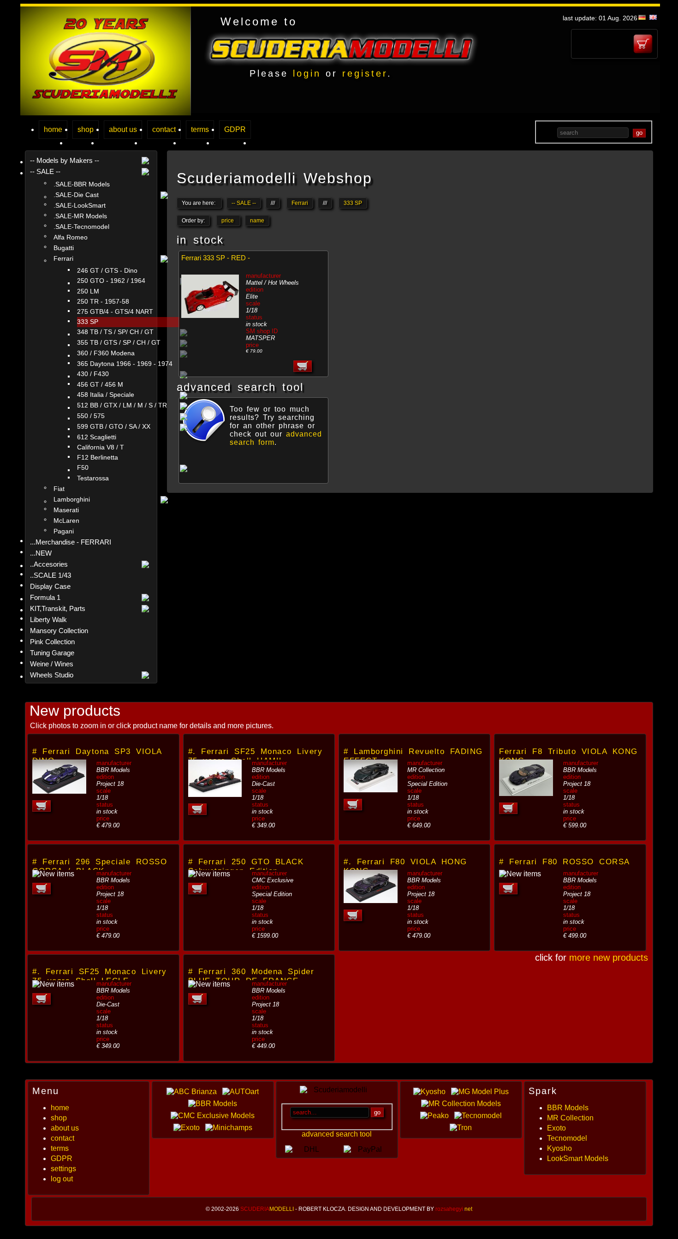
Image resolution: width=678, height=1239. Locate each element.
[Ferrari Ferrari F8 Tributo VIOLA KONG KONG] (526, 793)
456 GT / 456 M (100, 384)
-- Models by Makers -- (64, 160)
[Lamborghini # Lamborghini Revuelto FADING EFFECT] (371, 790)
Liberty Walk (48, 619)
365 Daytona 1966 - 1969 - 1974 (124, 363)
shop (85, 129)
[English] (653, 17)
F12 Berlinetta (97, 457)
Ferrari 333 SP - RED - (215, 258)
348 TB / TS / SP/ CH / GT (115, 332)
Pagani (64, 531)
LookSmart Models (577, 1158)
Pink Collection (52, 642)
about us (123, 129)
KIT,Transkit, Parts (57, 608)
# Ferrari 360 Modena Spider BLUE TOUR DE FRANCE (251, 976)
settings (63, 1169)
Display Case (50, 586)
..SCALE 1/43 (50, 575)
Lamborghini (72, 499)
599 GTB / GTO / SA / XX (113, 426)
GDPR (235, 129)
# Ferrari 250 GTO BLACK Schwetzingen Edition (246, 866)
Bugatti (64, 247)
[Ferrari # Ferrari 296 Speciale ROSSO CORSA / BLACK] (53, 874)
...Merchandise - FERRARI (70, 542)
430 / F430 (93, 374)
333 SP (87, 321)
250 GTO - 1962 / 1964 (111, 280)
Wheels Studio (51, 675)
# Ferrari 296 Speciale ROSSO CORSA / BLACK (99, 866)
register (364, 73)
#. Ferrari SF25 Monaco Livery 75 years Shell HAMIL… (255, 756)
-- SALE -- (45, 171)
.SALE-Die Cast (76, 194)
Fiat (59, 488)
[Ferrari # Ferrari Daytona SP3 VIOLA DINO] (59, 791)
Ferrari (63, 258)
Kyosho (559, 1148)
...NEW (41, 553)
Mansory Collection (59, 630)
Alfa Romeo (71, 237)
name (257, 220)
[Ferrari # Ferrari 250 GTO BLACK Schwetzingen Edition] (209, 874)
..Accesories (49, 564)
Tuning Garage (52, 653)
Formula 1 (45, 597)
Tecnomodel (567, 1138)
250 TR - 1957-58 (103, 301)
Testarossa (93, 478)
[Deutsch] (642, 17)
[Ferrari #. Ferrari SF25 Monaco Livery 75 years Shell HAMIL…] (215, 794)
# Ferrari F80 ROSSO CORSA (564, 861)
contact (164, 129)
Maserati (66, 510)
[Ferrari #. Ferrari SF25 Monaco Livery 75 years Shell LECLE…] (53, 984)
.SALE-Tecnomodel (81, 226)
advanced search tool (337, 1134)
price (228, 220)
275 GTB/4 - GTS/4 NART (115, 311)
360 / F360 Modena (106, 353)
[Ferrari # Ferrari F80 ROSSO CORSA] (520, 874)
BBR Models (568, 1108)
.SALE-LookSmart (80, 205)
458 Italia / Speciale (105, 394)
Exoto (556, 1128)
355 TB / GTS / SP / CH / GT (119, 342)
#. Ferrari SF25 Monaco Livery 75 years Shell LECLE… (99, 976)
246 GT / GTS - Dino (107, 270)
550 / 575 (91, 416)
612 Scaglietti (96, 437)
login (307, 73)
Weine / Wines (51, 664)
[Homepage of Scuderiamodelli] (105, 113)
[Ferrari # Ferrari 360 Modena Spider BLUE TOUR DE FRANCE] (209, 984)
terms (200, 129)
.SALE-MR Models (80, 216)
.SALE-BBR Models (82, 184)
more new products (608, 957)
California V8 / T (100, 447)
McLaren (66, 520)
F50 (83, 467)
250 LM (88, 291)
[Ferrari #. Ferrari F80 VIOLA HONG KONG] (371, 900)
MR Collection (570, 1118)
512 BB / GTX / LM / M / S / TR (122, 405)
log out (62, 1179)
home (53, 129)
